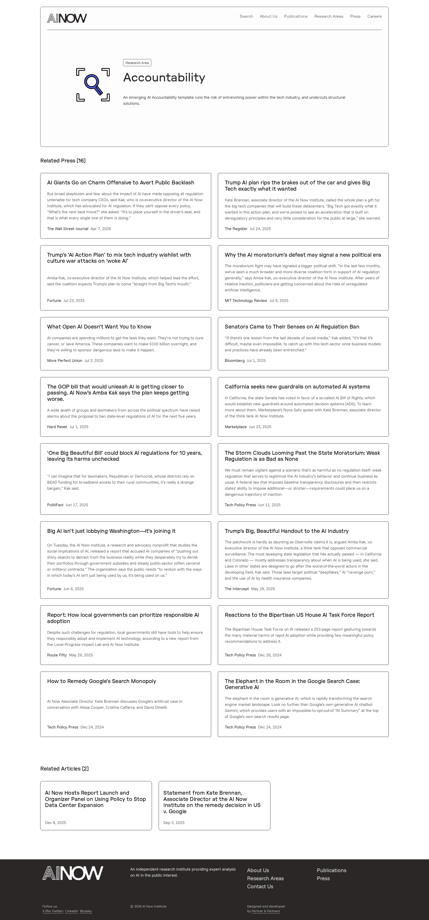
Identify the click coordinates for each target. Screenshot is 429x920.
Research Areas (328, 17)
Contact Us (260, 886)
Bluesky (86, 911)
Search (246, 17)
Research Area (137, 62)
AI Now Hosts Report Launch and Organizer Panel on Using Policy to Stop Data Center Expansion (95, 799)
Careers (374, 17)
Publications (295, 17)
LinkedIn (71, 911)
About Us (269, 17)
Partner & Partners (266, 911)
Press (355, 17)
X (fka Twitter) (52, 911)
